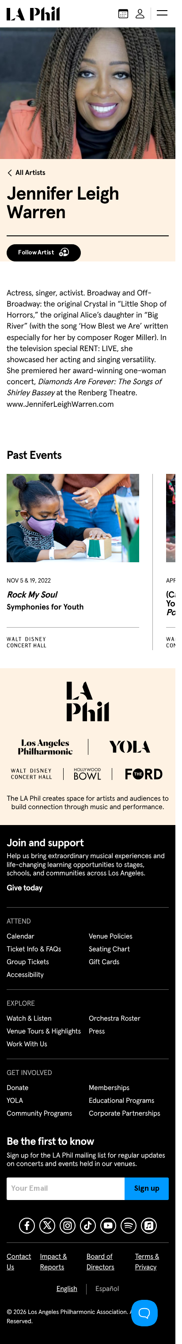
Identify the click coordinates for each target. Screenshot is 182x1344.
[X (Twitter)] (47, 1226)
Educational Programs (121, 1101)
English (67, 1289)
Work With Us (27, 1044)
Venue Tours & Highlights (44, 1031)
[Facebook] (27, 1226)
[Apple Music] (149, 1226)
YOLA (15, 1101)
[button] (162, 14)
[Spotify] (128, 1226)
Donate (17, 1088)
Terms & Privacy (147, 1262)
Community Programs (39, 1113)
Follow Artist (36, 253)
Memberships (109, 1088)
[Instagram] (68, 1226)
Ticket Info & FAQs (34, 949)
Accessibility (25, 975)
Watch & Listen (29, 1018)
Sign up (146, 1189)
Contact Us (19, 1262)
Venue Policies (111, 936)
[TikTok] (88, 1226)
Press (97, 1031)
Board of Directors (100, 1262)
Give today (24, 888)
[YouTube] (108, 1226)
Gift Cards (104, 962)
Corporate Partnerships (124, 1113)
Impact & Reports (53, 1262)
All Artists (30, 173)
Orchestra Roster (114, 1018)
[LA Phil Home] (33, 14)
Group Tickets (28, 962)
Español (107, 1289)
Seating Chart (109, 949)
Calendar (20, 936)
